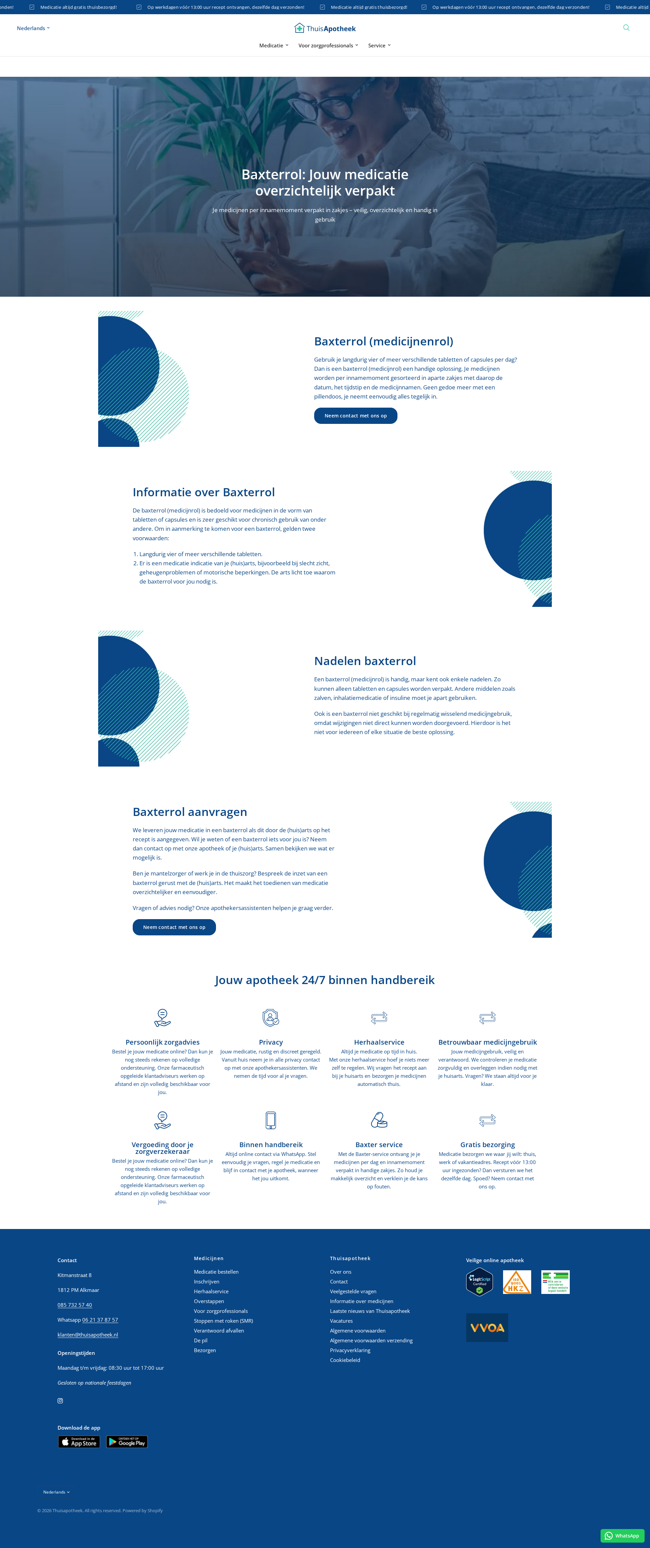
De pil (201, 1340)
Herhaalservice (211, 1291)
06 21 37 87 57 (100, 1319)
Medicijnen (209, 1258)
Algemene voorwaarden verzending (371, 1340)
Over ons (340, 1271)
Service (377, 45)
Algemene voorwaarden (358, 1330)
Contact (339, 1281)
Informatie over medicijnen (361, 1301)
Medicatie (271, 45)
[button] (355, 416)
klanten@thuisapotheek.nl (88, 1334)
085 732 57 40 (75, 1304)
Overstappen (209, 1301)
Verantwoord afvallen (219, 1330)
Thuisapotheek (350, 1258)
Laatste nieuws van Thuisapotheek (370, 1310)
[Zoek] (626, 28)
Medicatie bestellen (216, 1271)
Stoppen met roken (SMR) (223, 1320)
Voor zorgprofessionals (326, 45)
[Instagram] (65, 1400)
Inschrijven (206, 1281)
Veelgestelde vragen (353, 1291)
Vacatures (341, 1320)
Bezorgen (205, 1350)
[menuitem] (274, 45)
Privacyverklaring (350, 1350)
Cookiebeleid (345, 1360)
